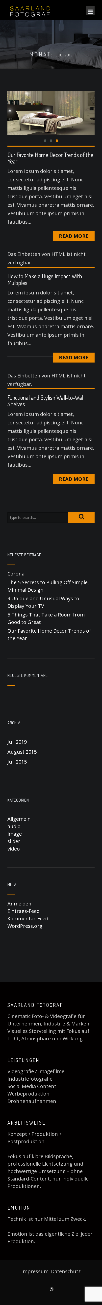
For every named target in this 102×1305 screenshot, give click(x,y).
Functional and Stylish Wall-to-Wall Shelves (45, 401)
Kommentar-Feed (27, 918)
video (13, 848)
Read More (73, 236)
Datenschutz (66, 1271)
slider (13, 841)
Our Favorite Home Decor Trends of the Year (50, 158)
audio (14, 826)
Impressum (35, 1271)
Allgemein (19, 819)
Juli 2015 (17, 761)
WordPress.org (24, 926)
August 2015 (22, 751)
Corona (16, 573)
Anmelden (19, 903)
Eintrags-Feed (23, 911)
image (14, 833)
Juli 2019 (17, 741)
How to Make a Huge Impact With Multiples (44, 279)
